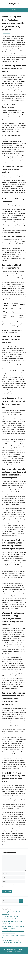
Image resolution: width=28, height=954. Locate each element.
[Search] (21, 901)
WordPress (9, 951)
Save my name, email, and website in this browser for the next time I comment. (13, 886)
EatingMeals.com (14, 949)
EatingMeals (14, 4)
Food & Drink (7, 845)
